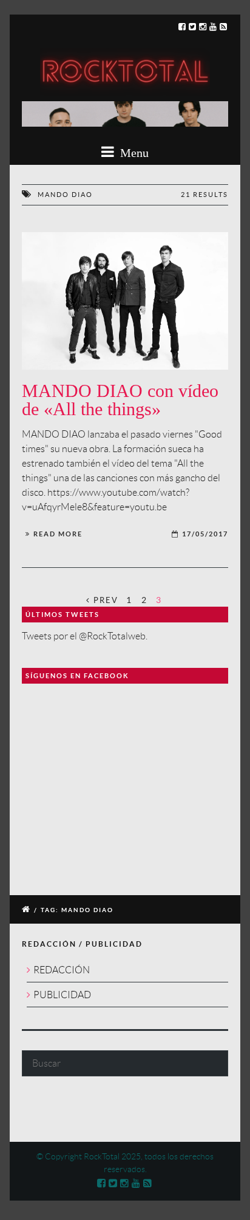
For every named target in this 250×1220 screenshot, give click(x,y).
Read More (58, 534)
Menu (133, 152)
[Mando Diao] (125, 301)
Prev (104, 600)
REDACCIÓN (61, 970)
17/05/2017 (205, 534)
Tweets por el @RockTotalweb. (84, 636)
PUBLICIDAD (62, 995)
